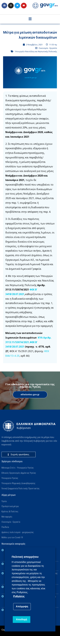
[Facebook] (4, 5)
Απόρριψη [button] (22, 606)
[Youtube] (24, 5)
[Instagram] (11, 5)
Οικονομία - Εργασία (48, 48)
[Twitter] (17, 5)
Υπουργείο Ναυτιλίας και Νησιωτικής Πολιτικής (36, 51)
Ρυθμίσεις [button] (19, 596)
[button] (30, 394)
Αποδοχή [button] (21, 619)
